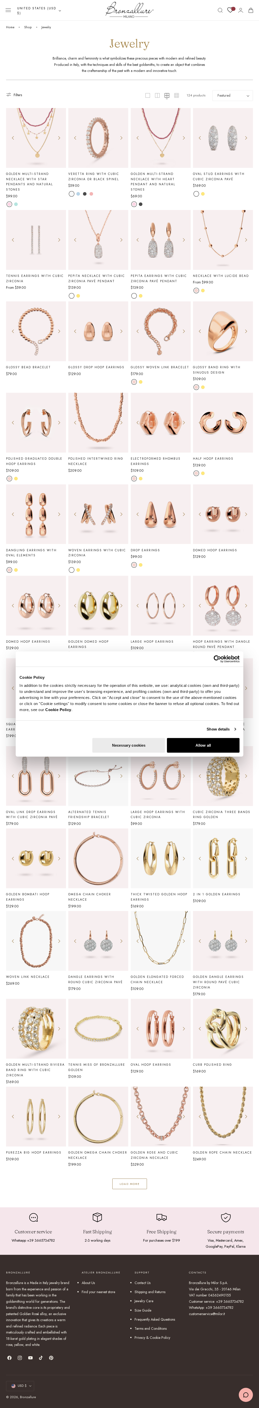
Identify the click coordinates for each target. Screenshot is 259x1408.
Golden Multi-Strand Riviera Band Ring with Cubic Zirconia (35, 1069)
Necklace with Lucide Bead (221, 276)
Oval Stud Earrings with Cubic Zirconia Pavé (219, 176)
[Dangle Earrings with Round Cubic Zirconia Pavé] (98, 941)
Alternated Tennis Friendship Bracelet (89, 814)
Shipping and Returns (150, 1291)
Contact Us (142, 1282)
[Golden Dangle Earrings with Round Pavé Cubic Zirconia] (223, 941)
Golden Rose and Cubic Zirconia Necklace (154, 1155)
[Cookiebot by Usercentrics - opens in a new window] (217, 659)
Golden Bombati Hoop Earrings (28, 897)
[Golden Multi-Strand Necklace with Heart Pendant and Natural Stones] (161, 138)
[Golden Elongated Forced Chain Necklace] (161, 941)
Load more (130, 1184)
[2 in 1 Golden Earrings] (223, 858)
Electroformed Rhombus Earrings (156, 461)
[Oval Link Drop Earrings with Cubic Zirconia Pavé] (36, 776)
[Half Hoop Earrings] (223, 423)
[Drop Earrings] (161, 514)
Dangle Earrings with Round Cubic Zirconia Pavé (95, 979)
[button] (8, 10)
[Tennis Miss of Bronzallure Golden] (98, 1029)
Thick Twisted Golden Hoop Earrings (159, 897)
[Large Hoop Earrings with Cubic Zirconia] (161, 776)
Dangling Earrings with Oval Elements (31, 553)
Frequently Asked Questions (155, 1319)
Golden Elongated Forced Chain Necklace (157, 979)
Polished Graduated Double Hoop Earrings (34, 461)
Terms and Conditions (151, 1328)
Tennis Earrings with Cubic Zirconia (35, 278)
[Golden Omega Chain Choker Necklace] (98, 1116)
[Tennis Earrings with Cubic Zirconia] (36, 240)
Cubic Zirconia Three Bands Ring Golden (221, 814)
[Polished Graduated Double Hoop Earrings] (36, 423)
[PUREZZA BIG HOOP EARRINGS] (36, 1116)
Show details (218, 729)
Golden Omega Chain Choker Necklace (97, 1155)
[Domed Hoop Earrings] (223, 514)
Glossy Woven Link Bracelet (160, 367)
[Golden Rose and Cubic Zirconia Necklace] (161, 1116)
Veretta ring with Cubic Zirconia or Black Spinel (93, 176)
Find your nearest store (98, 1291)
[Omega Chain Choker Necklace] (98, 858)
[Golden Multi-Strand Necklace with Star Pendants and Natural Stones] (36, 138)
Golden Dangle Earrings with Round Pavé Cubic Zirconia (218, 982)
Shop (28, 27)
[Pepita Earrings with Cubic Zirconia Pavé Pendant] (161, 240)
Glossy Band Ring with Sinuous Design (217, 370)
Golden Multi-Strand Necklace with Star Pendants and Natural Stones (29, 182)
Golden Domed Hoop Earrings (88, 644)
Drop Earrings (145, 550)
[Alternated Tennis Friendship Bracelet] (98, 776)
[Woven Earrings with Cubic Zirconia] (98, 514)
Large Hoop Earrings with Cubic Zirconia (158, 814)
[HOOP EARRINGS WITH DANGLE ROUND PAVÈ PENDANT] (223, 606)
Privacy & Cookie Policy (152, 1337)
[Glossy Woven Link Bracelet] (161, 331)
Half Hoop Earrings (213, 458)
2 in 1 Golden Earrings (217, 894)
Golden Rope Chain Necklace (222, 1152)
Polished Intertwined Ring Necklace (95, 461)
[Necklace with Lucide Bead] (223, 240)
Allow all (203, 745)
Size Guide (143, 1310)
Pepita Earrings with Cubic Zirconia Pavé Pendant (159, 278)
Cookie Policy (58, 709)
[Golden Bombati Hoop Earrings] (36, 858)
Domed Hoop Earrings (215, 550)
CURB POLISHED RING (212, 1064)
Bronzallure (28, 1397)
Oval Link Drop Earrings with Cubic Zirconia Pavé (32, 814)
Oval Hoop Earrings (151, 1064)
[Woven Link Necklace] (36, 941)
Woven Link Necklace (28, 977)
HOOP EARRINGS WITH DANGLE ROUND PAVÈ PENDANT (221, 644)
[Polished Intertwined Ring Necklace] (98, 423)
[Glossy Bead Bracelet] (36, 331)
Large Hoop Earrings (152, 641)
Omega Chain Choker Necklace (89, 897)
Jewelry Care (144, 1300)
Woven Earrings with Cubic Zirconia (97, 553)
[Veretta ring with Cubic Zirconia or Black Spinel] (98, 138)
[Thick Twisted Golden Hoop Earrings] (161, 858)
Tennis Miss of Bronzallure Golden (96, 1067)
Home (10, 27)
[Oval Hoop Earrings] (161, 1029)
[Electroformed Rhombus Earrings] (161, 423)
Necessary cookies (129, 745)
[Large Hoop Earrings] (161, 606)
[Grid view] (148, 95)
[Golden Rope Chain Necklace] (223, 1116)
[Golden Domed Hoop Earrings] (98, 606)
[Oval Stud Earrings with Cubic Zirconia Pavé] (223, 138)
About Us (88, 1282)
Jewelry (46, 27)
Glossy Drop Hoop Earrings (96, 367)
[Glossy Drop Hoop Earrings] (98, 331)
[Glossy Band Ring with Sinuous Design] (223, 331)
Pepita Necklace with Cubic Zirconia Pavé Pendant (96, 278)
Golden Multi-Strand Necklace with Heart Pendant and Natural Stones (153, 182)
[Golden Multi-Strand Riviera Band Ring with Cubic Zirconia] (36, 1029)
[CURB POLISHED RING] (223, 1029)
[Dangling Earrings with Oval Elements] (36, 514)
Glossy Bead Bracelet (28, 367)
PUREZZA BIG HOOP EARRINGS (33, 1152)
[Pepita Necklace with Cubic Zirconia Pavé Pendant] (98, 240)
